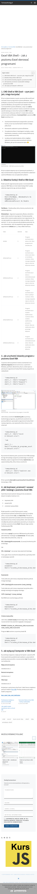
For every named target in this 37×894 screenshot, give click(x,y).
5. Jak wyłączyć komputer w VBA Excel (13, 85)
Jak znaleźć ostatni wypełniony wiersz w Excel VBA (8, 708)
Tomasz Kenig (7, 67)
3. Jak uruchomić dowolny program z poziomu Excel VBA (17, 79)
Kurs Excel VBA (12, 47)
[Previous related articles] (30, 738)
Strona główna (4, 47)
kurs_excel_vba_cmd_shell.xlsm (10, 695)
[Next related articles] (34, 738)
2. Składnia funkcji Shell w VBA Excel (12, 77)
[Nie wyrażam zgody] (35, 888)
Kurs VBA (13, 689)
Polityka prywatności (20, 891)
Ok (12, 891)
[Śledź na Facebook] (4, 838)
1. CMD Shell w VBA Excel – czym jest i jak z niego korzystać (18, 75)
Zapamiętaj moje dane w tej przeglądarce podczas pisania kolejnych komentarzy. (16, 820)
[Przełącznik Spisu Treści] (32, 73)
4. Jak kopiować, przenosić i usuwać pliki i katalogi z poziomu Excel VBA (16, 82)
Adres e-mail (10, 808)
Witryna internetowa (13, 814)
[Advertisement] (18, 24)
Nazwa (7, 802)
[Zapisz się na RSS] (1, 838)
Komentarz (9, 790)
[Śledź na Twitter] (7, 838)
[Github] (9, 838)
